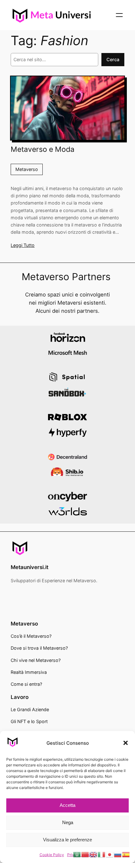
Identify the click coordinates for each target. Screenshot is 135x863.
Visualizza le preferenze (67, 839)
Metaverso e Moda (42, 149)
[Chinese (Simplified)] (85, 854)
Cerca (112, 59)
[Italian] (102, 854)
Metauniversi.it (29, 567)
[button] (125, 743)
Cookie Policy (52, 854)
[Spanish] (126, 854)
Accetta (67, 805)
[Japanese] (110, 854)
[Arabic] (77, 854)
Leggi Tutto (23, 245)
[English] (93, 854)
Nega (67, 822)
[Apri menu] (119, 15)
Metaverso (26, 169)
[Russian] (118, 854)
